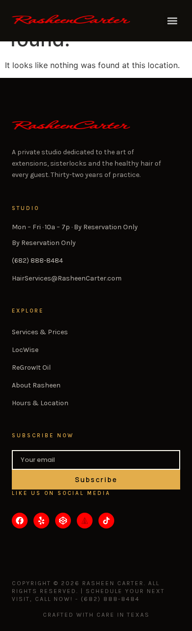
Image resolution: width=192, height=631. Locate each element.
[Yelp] (41, 520)
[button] (172, 21)
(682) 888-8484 (37, 260)
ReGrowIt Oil (31, 367)
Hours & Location (40, 403)
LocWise (25, 350)
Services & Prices (40, 332)
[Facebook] (20, 520)
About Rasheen (36, 385)
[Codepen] (63, 520)
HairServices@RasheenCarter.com (67, 278)
